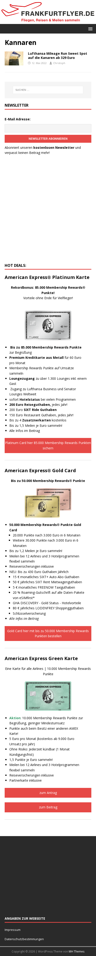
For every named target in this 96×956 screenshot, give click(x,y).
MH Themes (76, 951)
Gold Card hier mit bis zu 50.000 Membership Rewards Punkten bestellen (48, 633)
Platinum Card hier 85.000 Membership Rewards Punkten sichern (48, 445)
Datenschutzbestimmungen (25, 939)
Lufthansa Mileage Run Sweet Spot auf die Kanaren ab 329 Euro (57, 55)
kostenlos (44, 420)
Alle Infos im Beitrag (24, 430)
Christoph (59, 63)
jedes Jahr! (38, 404)
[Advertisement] (48, 210)
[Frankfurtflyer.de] (48, 21)
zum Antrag (48, 792)
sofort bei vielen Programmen (42, 399)
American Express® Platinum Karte (47, 277)
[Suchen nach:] (48, 90)
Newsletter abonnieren (48, 138)
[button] (89, 28)
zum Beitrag (48, 807)
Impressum (13, 930)
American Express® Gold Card (40, 470)
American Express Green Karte (41, 658)
